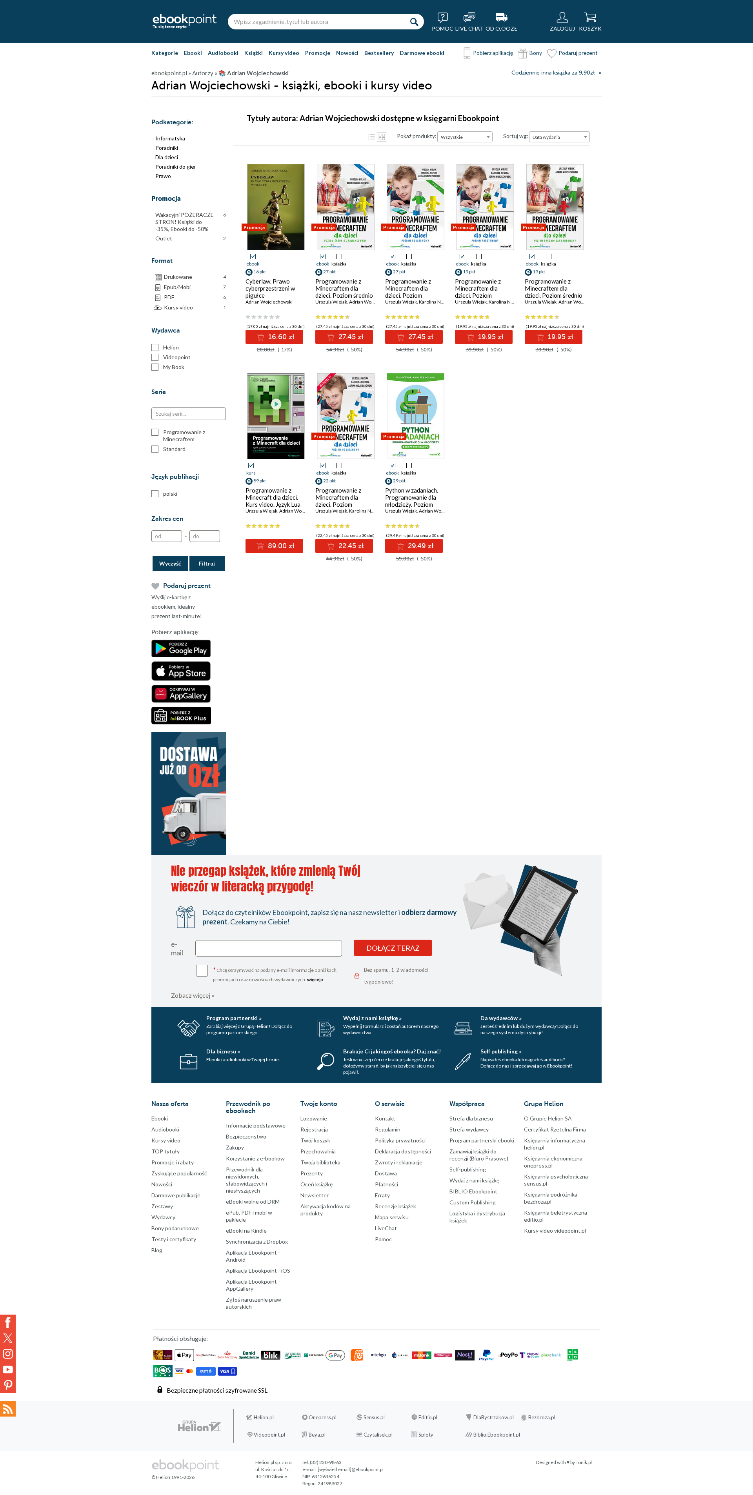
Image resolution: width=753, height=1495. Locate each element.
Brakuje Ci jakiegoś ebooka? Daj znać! (392, 1051)
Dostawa (386, 1173)
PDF (195, 297)
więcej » (315, 979)
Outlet (190, 238)
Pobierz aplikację (493, 52)
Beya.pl (317, 1434)
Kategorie (164, 52)
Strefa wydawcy (469, 1129)
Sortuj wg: (515, 136)
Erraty (382, 1195)
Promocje (317, 52)
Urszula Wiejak (331, 302)
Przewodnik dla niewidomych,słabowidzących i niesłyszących (246, 1180)
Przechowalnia (318, 1151)
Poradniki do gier (175, 166)
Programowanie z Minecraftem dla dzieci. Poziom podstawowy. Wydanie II (344, 504)
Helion (171, 347)
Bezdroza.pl (541, 1417)
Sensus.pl (374, 1417)
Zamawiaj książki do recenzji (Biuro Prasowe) (478, 1155)
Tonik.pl (584, 1462)
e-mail (177, 948)
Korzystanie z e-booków (255, 1158)
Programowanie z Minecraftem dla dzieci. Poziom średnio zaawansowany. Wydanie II (344, 295)
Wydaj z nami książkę (474, 1180)
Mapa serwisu (392, 1217)
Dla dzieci (166, 157)
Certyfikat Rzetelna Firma (555, 1129)
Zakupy (235, 1147)
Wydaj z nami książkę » (372, 1018)
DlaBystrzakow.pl (493, 1417)
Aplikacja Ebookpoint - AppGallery (253, 1285)
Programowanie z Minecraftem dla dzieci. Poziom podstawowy (478, 292)
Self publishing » (501, 1051)
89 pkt (259, 481)
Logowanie (313, 1118)
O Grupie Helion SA (548, 1118)
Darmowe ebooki (422, 52)
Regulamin (387, 1129)
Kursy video (284, 52)
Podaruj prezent (578, 52)
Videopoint (177, 357)
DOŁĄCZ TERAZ (393, 948)
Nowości (347, 52)
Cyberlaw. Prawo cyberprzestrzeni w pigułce (270, 288)
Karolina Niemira (437, 302)
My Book (173, 367)
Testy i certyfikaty (173, 1239)
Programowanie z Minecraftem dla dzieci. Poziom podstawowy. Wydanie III (414, 295)
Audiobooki (223, 52)
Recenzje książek (395, 1206)
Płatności (386, 1184)
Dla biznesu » (223, 1051)
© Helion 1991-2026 (173, 1477)
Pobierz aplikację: (175, 632)
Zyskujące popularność (179, 1173)
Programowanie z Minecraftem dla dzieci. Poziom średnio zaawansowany (553, 292)
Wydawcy (163, 1217)
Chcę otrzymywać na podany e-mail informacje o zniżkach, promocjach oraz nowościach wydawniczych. (275, 974)
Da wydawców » (501, 1018)
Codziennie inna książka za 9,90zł (553, 73)
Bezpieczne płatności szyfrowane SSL (217, 1390)
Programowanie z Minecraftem (184, 435)
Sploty (425, 1434)
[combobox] (465, 136)
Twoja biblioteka (320, 1162)
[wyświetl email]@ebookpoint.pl (351, 1469)
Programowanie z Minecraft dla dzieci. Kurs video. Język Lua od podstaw (273, 501)
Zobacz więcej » (193, 995)
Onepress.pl (322, 1417)
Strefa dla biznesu (471, 1118)
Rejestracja (314, 1129)
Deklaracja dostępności (403, 1151)
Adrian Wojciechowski (269, 302)
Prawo (163, 176)
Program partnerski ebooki (481, 1140)
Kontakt (385, 1118)
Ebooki (193, 52)
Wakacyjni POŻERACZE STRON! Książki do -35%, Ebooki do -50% (190, 221)
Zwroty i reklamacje (398, 1162)
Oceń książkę (316, 1184)
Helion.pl (264, 1417)
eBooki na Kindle (246, 1230)
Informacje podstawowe (256, 1125)
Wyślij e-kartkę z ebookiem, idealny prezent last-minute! (176, 606)
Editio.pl (427, 1417)
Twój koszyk (315, 1140)
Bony (535, 52)
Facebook (8, 1322)
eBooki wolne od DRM (253, 1201)
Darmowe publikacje (175, 1195)
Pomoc (383, 1239)
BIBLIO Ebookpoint (473, 1191)
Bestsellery (379, 52)
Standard (174, 449)
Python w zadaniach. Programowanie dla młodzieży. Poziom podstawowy (411, 501)
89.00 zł (280, 546)
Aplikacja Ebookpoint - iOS (258, 1270)
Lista (371, 137)
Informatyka (170, 138)
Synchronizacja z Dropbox (257, 1241)
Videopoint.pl (269, 1434)
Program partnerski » (234, 1018)
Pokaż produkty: (417, 136)
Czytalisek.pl (378, 1434)
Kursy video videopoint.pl (555, 1230)
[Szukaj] (414, 21)
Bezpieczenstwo (246, 1136)
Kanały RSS (8, 1409)
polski (170, 493)
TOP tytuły (165, 1151)
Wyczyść (170, 563)
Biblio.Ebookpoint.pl (496, 1434)
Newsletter (314, 1195)
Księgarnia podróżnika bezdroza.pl (550, 1198)
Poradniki (166, 147)
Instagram (8, 1354)
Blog (156, 1250)
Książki (253, 52)
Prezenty (311, 1173)
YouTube (8, 1369)
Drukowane (195, 276)
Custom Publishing (472, 1202)
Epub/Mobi (195, 287)
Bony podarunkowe (175, 1228)
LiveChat (386, 1228)
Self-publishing (467, 1169)
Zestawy (162, 1206)
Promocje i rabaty (172, 1162)
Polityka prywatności (400, 1140)
